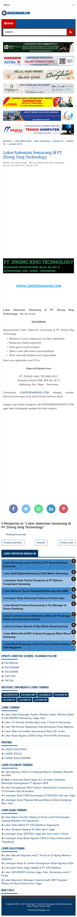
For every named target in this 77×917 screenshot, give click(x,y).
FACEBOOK (11, 663)
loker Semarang (56, 163)
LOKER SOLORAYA (15, 749)
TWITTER (10, 676)
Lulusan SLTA (31, 165)
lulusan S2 (25, 700)
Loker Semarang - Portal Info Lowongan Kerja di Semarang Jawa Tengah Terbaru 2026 (45, 905)
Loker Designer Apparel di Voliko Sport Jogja (29, 829)
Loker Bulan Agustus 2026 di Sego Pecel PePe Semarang (37, 735)
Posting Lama (66, 543)
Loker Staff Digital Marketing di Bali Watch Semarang (35, 573)
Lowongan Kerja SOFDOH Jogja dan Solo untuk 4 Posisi (36, 833)
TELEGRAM (11, 671)
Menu (10, 23)
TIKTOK (8, 680)
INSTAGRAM (11, 667)
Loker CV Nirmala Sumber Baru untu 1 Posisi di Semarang (37, 722)
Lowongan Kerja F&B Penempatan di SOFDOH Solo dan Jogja (39, 795)
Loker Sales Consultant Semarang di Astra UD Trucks (34, 731)
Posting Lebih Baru (13, 543)
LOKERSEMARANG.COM (34, 392)
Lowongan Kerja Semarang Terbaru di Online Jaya (33, 598)
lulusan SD (40, 700)
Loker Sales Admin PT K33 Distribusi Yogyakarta (31, 824)
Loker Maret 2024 (40, 163)
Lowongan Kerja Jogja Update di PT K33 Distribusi (32, 867)
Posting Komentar (16, 534)
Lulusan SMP (28, 695)
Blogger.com (44, 910)
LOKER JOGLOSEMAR (17, 758)
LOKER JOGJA (12, 753)
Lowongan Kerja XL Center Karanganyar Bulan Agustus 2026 (38, 863)
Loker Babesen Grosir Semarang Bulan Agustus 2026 (35, 590)
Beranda (41, 543)
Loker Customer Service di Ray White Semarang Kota (35, 626)
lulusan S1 (19, 165)
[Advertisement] (38, 207)
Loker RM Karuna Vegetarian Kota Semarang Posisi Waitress (38, 726)
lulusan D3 (8, 165)
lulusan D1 (45, 695)
